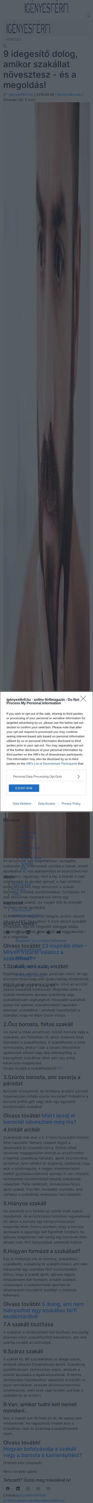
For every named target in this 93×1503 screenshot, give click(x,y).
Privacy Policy (71, 803)
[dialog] (46, 752)
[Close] (84, 700)
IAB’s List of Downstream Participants (51, 763)
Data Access (46, 803)
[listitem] (46, 776)
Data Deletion (22, 803)
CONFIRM (24, 788)
